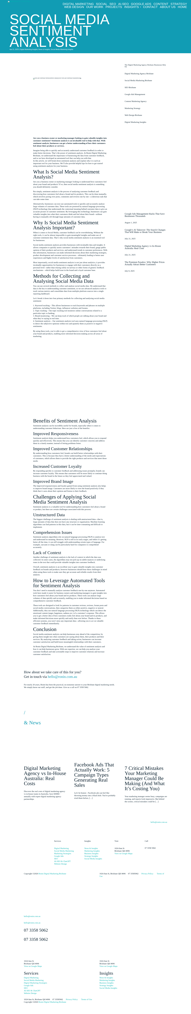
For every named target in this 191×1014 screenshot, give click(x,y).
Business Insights (91, 853)
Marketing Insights (92, 851)
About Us (168, 7)
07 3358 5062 (150, 848)
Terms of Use (86, 999)
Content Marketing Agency (136, 101)
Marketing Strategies (62, 853)
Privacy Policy (147, 873)
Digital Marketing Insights (29, 49)
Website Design (60, 864)
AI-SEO (123, 4)
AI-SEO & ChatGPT (62, 861)
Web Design (74, 7)
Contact (150, 7)
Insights (131, 7)
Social (101, 4)
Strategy (179, 4)
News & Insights (44, 49)
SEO (112, 4)
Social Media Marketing (64, 851)
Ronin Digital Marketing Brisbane (52, 873)
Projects (114, 7)
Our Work (94, 7)
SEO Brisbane (130, 87)
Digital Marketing (78, 4)
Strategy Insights (91, 856)
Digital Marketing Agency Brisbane (139, 73)
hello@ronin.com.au (62, 677)
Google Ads (141, 4)
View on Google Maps (124, 853)
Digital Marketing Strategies (35, 983)
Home (182, 7)
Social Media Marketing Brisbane (138, 80)
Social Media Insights (93, 859)
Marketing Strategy (132, 108)
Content (160, 4)
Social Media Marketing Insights (62, 49)
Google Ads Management (135, 94)
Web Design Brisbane (133, 115)
